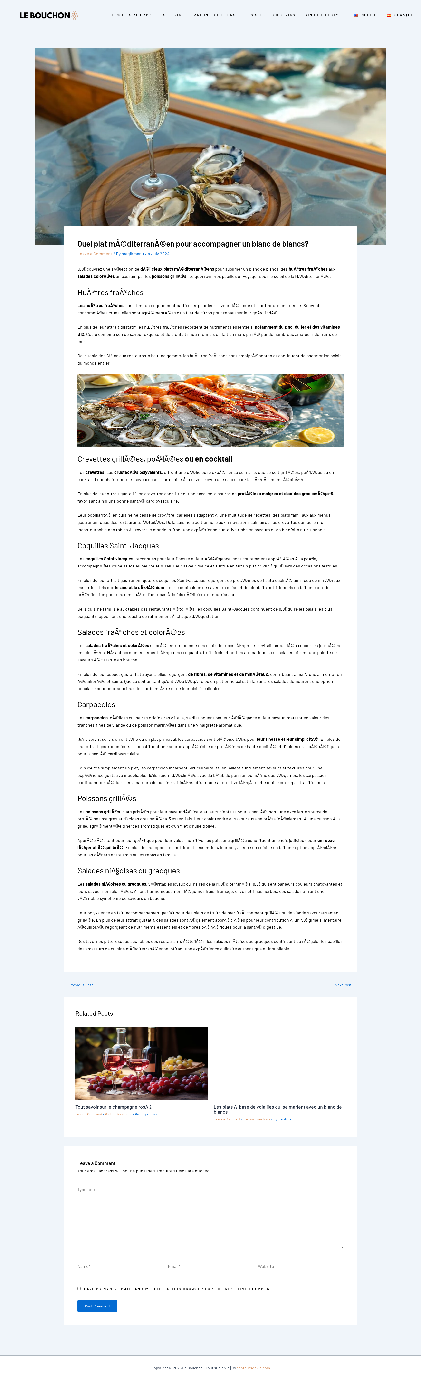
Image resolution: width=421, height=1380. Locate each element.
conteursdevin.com (253, 1367)
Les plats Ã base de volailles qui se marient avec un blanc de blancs (278, 1109)
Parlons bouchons (213, 15)
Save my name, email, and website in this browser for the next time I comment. (179, 1289)
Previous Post (79, 985)
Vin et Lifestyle (324, 15)
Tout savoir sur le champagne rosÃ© (114, 1107)
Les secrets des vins (271, 15)
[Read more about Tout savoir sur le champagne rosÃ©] (141, 1063)
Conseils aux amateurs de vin (146, 15)
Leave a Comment (94, 253)
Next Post (345, 985)
